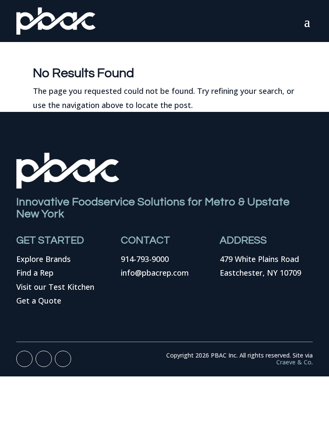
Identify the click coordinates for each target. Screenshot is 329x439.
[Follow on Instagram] (63, 359)
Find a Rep (35, 273)
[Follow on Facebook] (24, 359)
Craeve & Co (293, 362)
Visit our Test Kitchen (55, 287)
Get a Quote (38, 300)
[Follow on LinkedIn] (44, 359)
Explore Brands (43, 259)
